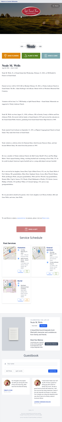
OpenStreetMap (32, 417)
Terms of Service (35, 415)
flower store (45, 218)
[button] (10, 251)
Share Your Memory (51, 344)
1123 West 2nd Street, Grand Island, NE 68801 (25, 265)
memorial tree (21, 218)
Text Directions (20, 271)
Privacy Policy (26, 415)
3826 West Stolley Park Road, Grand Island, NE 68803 (24, 293)
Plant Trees (27, 271)
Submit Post (53, 371)
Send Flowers (27, 300)
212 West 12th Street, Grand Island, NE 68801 (53, 268)
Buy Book (43, 325)
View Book (34, 325)
